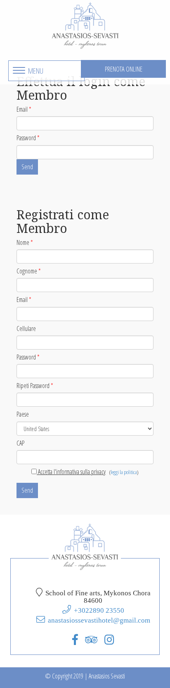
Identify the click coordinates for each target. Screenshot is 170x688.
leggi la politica (124, 472)
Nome (25, 242)
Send (27, 166)
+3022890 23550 (99, 610)
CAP (20, 443)
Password (28, 137)
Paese (23, 414)
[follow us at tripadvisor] (91, 639)
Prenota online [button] (123, 69)
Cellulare (26, 328)
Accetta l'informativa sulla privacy (71, 471)
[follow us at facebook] (75, 639)
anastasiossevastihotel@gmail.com (99, 619)
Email (24, 109)
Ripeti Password (35, 385)
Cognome (29, 271)
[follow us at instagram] (109, 639)
